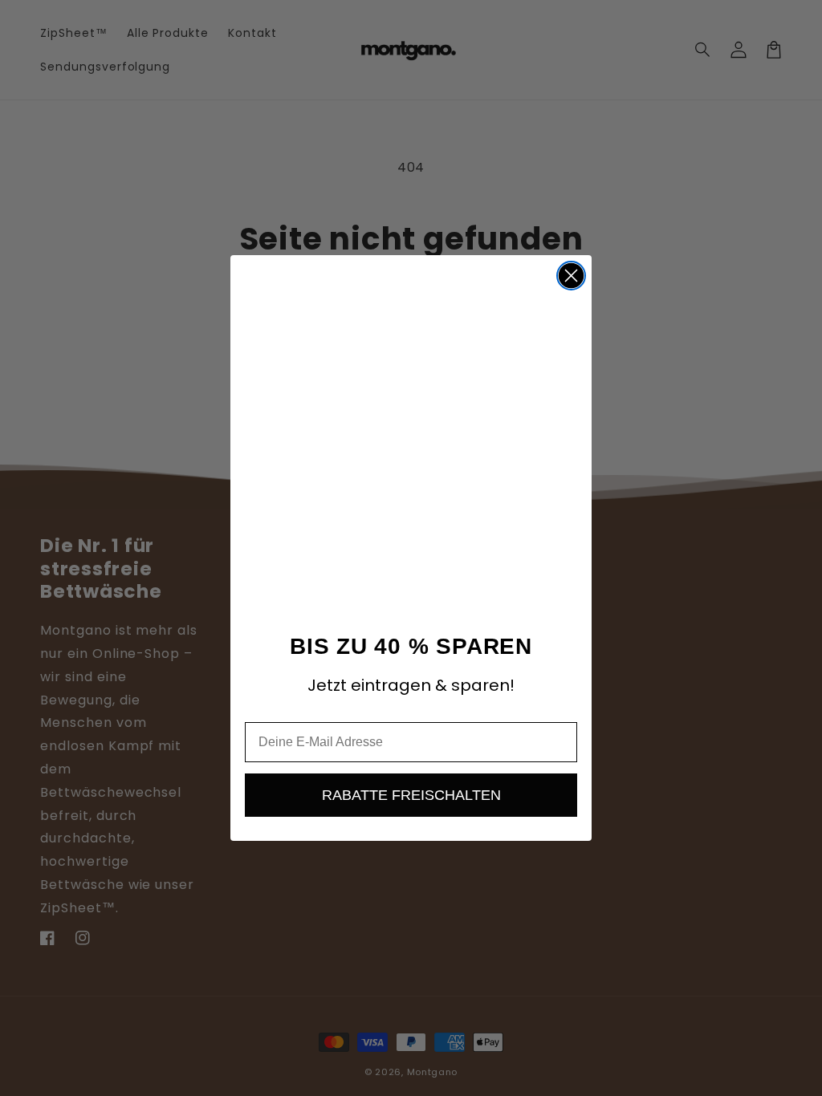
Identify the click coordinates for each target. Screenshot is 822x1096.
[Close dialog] (571, 276)
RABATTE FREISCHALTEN (411, 795)
